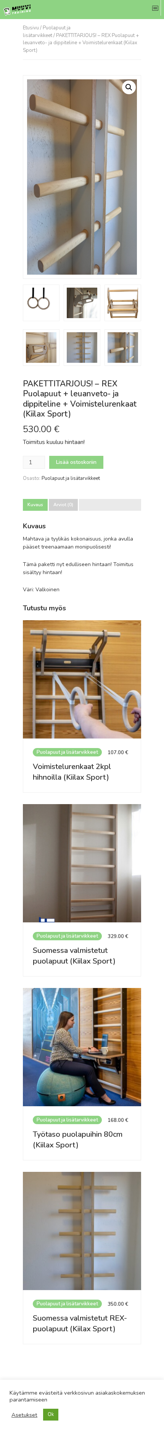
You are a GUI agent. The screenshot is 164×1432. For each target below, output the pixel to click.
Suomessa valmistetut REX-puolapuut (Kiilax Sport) (80, 1323)
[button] (129, 87)
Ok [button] (51, 1414)
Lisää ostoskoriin (76, 462)
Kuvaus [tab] (35, 504)
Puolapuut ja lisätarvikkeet (47, 31)
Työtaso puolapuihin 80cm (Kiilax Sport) (77, 1139)
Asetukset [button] (24, 1414)
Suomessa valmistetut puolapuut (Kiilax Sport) (74, 955)
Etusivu (31, 27)
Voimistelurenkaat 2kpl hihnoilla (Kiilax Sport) (72, 771)
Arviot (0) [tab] (63, 504)
